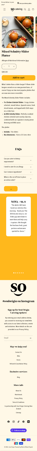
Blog (18, 377)
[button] (34, 3)
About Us (18, 391)
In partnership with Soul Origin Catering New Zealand (18, 407)
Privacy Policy (18, 398)
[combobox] (25, 3)
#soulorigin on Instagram (18, 301)
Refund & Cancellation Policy (18, 364)
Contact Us (18, 352)
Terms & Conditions (18, 402)
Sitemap (18, 413)
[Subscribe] (30, 338)
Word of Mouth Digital (27, 447)
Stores (18, 360)
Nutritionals (18, 395)
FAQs (18, 356)
